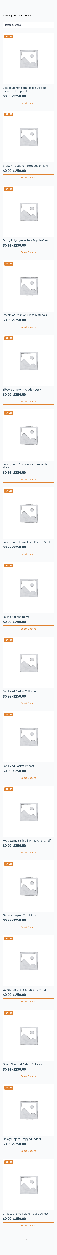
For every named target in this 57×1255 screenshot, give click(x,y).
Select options (28, 103)
